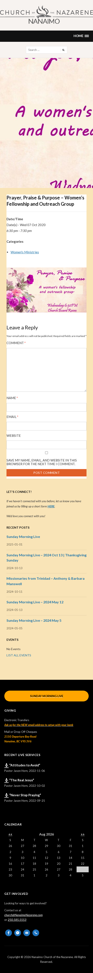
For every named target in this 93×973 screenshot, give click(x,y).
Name (12, 398)
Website (13, 435)
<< (10, 834)
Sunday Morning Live (23, 536)
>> (83, 834)
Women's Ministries (25, 252)
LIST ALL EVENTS (18, 655)
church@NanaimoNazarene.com (23, 915)
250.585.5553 (17, 919)
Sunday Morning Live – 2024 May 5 (33, 620)
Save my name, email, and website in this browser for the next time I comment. (41, 462)
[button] (81, 36)
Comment (16, 343)
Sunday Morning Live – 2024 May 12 (34, 602)
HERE (51, 506)
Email (12, 417)
